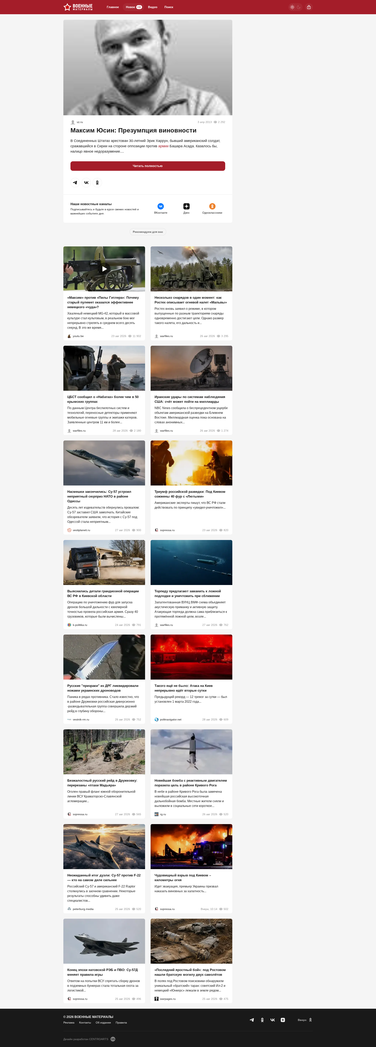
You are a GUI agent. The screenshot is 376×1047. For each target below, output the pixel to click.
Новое (133, 7)
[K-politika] (69, 624)
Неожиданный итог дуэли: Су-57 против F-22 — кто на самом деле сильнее (104, 877)
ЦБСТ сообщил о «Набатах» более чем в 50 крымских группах (103, 399)
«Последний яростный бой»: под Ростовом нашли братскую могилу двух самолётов (190, 972)
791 (138, 624)
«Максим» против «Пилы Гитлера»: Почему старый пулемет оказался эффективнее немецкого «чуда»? (103, 302)
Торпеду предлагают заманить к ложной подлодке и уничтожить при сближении (188, 593)
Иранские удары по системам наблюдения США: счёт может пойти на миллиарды (190, 399)
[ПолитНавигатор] (156, 719)
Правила (121, 1022)
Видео (152, 7)
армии (163, 146)
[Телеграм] (252, 1020)
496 (138, 998)
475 (226, 998)
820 (226, 530)
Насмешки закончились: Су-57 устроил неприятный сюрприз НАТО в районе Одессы (99, 496)
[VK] (273, 1020)
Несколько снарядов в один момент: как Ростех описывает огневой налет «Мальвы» (191, 300)
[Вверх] (305, 1020)
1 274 (224, 430)
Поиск (168, 7)
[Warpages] (156, 998)
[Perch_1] (73, 122)
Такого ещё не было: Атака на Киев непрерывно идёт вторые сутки (184, 688)
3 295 (224, 335)
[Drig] (69, 719)
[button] (75, 182)
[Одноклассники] (262, 1020)
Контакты (85, 1022)
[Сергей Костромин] (156, 430)
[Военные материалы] (78, 7)
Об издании (103, 1022)
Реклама (68, 1022)
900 (138, 530)
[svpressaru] (156, 530)
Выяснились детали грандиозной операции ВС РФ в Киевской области (103, 593)
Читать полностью (148, 166)
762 (226, 624)
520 (226, 814)
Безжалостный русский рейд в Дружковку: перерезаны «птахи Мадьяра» (102, 783)
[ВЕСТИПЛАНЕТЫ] (69, 530)
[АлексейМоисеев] (156, 814)
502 (226, 908)
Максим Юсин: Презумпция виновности (133, 130)
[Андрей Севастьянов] (156, 335)
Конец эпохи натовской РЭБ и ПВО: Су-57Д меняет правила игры (102, 972)
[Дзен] (283, 1020)
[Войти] (309, 7)
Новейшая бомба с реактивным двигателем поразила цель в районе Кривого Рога (191, 783)
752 (138, 719)
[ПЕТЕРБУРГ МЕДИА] (69, 908)
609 (226, 719)
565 (138, 814)
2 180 (137, 430)
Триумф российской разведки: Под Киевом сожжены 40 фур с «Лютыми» (190, 494)
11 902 (137, 335)
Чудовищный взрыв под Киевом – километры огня (183, 877)
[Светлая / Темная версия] (295, 7)
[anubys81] (69, 335)
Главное (113, 7)
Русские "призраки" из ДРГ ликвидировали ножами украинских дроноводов (102, 688)
